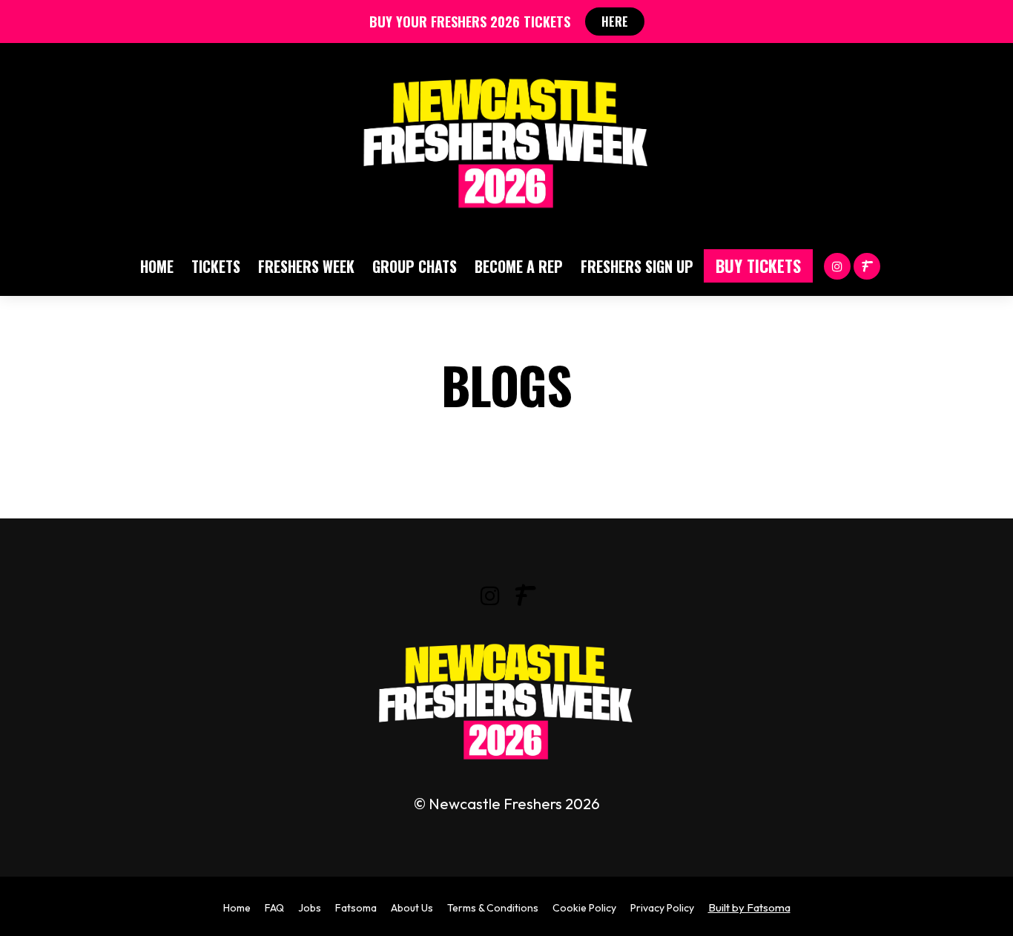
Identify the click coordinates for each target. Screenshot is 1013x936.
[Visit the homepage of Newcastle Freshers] (506, 139)
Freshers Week (306, 266)
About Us (412, 907)
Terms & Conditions (492, 907)
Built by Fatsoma (749, 907)
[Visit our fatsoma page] (867, 265)
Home (157, 266)
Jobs (309, 907)
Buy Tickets (758, 265)
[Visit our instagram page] (837, 265)
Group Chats (414, 266)
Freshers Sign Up (637, 266)
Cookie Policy (584, 907)
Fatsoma (356, 907)
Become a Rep (519, 266)
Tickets (215, 266)
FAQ (274, 907)
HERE (614, 21)
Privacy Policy (662, 907)
